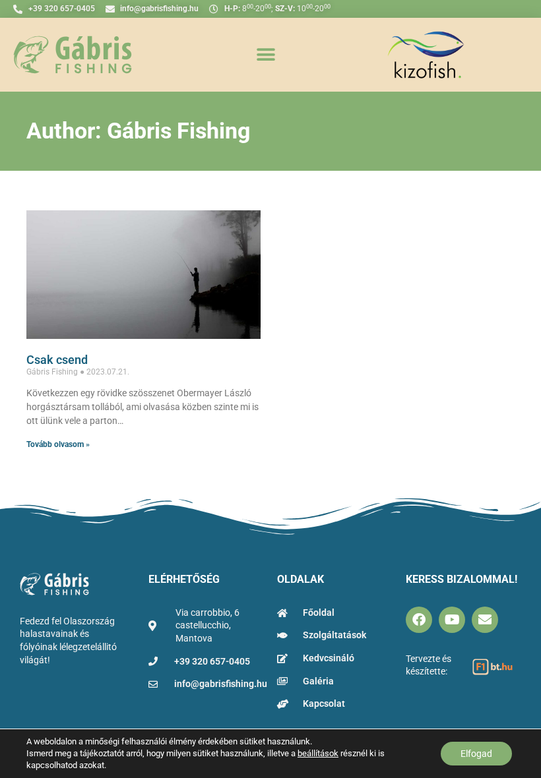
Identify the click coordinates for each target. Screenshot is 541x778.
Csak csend (57, 360)
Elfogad (476, 753)
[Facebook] (419, 620)
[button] (265, 54)
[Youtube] (452, 620)
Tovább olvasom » (58, 444)
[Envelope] (485, 620)
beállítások (318, 753)
